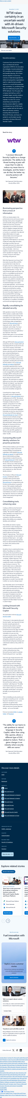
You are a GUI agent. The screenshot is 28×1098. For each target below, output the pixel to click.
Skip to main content (5, 1)
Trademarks (18, 1095)
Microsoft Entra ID (9, 460)
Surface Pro (11, 1058)
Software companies (10, 1082)
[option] (8, 871)
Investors (2, 1086)
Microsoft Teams (8, 1076)
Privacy (24, 1093)
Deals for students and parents (14, 1069)
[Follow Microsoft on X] (13, 1050)
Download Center (23, 1059)
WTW (14, 712)
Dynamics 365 (22, 1073)
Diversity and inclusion (10, 1086)
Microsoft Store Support (6, 1061)
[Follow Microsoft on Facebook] (17, 1050)
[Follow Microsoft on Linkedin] (21, 1050)
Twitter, (4, 714)
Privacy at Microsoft (21, 1084)
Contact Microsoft (17, 1093)
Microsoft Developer (17, 1076)
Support (10, 1063)
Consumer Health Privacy (6, 1093)
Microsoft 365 (3, 1074)
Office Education (11, 1067)
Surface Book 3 (4, 1058)
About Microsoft (4, 1084)
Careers (24, 1082)
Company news (12, 1084)
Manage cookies (4, 1095)
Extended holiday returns (18, 1061)
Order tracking (3, 1063)
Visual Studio (18, 1082)
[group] (12, 896)
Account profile (15, 1059)
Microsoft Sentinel (16, 396)
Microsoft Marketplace (12, 1080)
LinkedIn (20, 712)
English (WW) (3, 1089)
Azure (17, 1073)
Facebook (11, 714)
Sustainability (3, 1087)
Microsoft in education (17, 1063)
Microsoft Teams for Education (14, 1065)
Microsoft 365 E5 (19, 342)
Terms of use (11, 1095)
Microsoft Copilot (18, 1058)
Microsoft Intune (7, 482)
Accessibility (19, 1086)
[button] (14, 38)
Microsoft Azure (14, 323)
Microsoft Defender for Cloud (10, 415)
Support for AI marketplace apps (11, 1078)
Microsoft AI (3, 1073)
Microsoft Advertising (12, 1074)
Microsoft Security (10, 1073)
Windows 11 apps (6, 1059)
